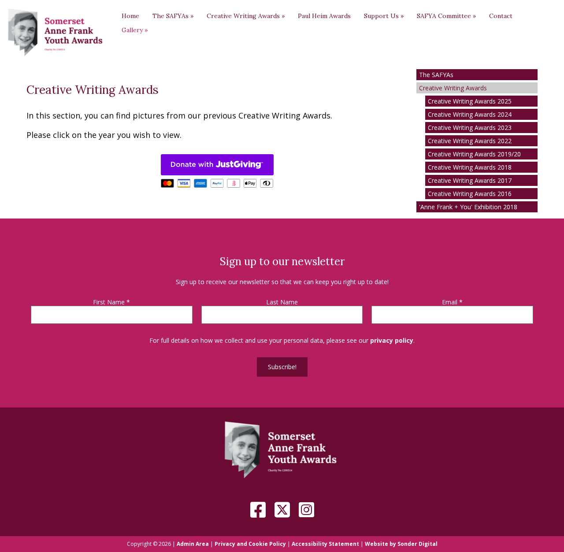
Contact (500, 16)
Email (452, 302)
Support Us (384, 16)
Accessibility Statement (325, 544)
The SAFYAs (172, 16)
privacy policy (391, 340)
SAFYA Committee (446, 16)
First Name (111, 302)
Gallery (135, 30)
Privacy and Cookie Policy (250, 544)
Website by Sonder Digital (401, 544)
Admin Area (193, 544)
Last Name (282, 302)
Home (130, 16)
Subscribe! (282, 367)
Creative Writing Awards (246, 16)
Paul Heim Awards (324, 16)
